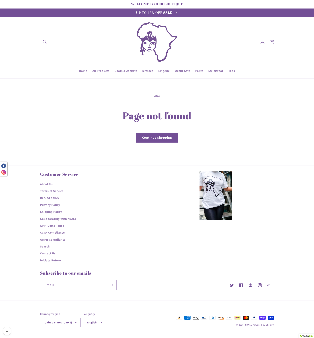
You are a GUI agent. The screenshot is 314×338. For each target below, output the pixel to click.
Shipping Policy (51, 212)
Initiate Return (50, 260)
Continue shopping (157, 137)
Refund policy (49, 198)
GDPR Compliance (53, 239)
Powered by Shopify (263, 324)
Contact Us (48, 253)
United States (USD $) (58, 322)
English (92, 322)
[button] (44, 42)
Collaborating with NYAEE (58, 219)
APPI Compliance (52, 226)
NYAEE (248, 324)
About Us (46, 184)
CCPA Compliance (52, 232)
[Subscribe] (111, 285)
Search (45, 246)
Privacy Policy (50, 205)
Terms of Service (51, 191)
